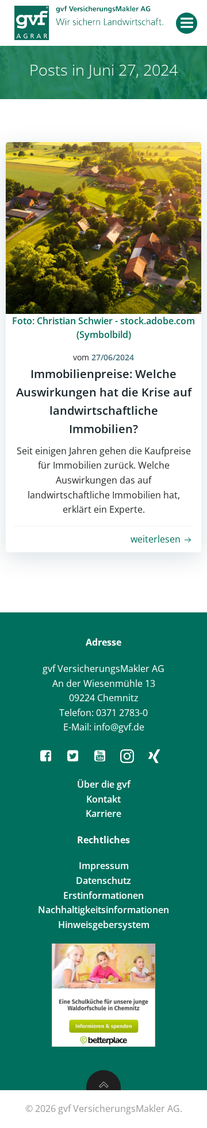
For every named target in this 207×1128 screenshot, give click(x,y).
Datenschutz (103, 880)
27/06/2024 (112, 357)
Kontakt (103, 799)
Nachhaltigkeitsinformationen (103, 909)
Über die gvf (104, 784)
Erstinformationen (103, 895)
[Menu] (186, 23)
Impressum (104, 865)
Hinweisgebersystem (104, 924)
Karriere (103, 813)
